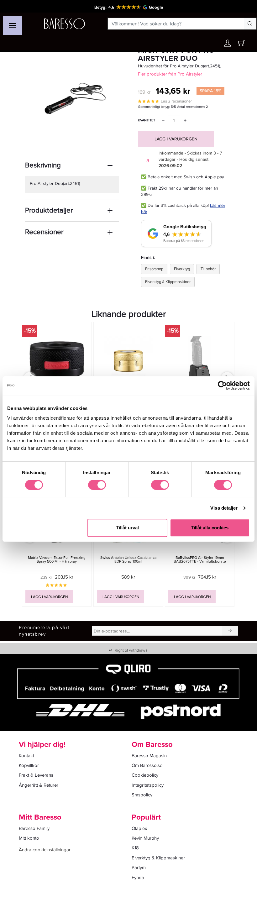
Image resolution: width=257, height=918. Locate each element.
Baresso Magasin (149, 755)
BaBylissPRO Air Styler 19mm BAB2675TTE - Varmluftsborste (200, 559)
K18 (135, 848)
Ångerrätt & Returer (38, 785)
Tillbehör (208, 268)
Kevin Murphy (145, 838)
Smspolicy (142, 795)
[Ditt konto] (227, 44)
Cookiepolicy (145, 775)
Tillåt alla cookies (209, 527)
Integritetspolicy (148, 785)
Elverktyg (182, 268)
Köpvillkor (29, 765)
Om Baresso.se (147, 765)
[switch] (97, 485)
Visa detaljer (224, 508)
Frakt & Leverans (36, 775)
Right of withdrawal (129, 650)
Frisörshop (154, 268)
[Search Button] (250, 23)
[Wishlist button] (214, 43)
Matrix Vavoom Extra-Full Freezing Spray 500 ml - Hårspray (57, 559)
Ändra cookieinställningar (45, 849)
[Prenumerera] (230, 631)
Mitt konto (29, 838)
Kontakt (26, 755)
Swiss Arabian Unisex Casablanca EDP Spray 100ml (128, 559)
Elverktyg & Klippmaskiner (168, 281)
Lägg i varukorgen (176, 139)
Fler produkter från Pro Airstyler (170, 74)
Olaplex (139, 828)
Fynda (138, 877)
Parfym (139, 867)
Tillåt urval (127, 527)
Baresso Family (34, 828)
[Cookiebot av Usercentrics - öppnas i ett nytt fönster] (222, 385)
